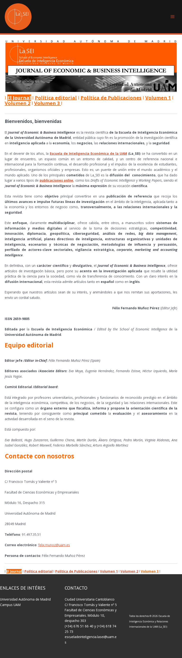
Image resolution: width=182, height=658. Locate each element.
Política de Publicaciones (111, 97)
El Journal (19, 97)
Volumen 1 (158, 97)
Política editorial (56, 97)
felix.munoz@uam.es (54, 545)
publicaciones (56, 180)
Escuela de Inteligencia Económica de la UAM (88, 153)
